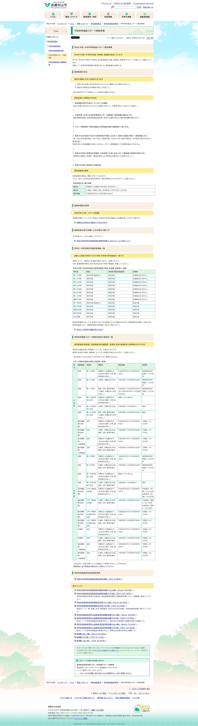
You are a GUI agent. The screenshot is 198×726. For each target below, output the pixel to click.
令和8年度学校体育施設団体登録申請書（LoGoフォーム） (103, 241)
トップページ (62, 23)
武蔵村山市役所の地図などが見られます (92, 222)
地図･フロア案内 (97, 710)
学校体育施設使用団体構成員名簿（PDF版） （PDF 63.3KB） (101, 606)
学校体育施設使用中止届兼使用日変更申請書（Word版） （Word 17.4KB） (106, 624)
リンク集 (136, 698)
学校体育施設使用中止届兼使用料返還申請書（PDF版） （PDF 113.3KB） (106, 618)
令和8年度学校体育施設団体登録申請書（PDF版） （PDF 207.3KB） (104, 593)
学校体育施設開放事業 (56, 50)
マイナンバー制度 (80, 718)
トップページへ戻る (118, 693)
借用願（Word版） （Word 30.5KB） (91, 634)
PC (135, 693)
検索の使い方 (148, 7)
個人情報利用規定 (123, 698)
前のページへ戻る (100, 693)
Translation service (143, 3)
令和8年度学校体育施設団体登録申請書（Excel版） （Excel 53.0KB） (104, 590)
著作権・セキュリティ (105, 698)
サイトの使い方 (66, 698)
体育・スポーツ (82, 23)
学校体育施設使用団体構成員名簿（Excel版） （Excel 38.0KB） (102, 602)
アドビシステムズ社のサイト (105, 650)
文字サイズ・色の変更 (123, 3)
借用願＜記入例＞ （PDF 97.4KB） (91, 641)
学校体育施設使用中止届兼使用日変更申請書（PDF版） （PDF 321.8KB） (106, 628)
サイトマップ (106, 3)
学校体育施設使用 (111, 23)
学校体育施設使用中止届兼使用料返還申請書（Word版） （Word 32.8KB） (106, 615)
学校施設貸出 (96, 23)
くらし (71, 23)
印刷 (148, 38)
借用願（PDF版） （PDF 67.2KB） (90, 637)
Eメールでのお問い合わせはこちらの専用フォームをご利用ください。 (106, 673)
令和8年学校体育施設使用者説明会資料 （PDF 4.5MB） (99, 579)
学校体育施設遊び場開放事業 (57, 63)
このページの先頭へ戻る (141, 689)
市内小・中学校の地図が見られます (90, 329)
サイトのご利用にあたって (85, 698)
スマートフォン (144, 693)
